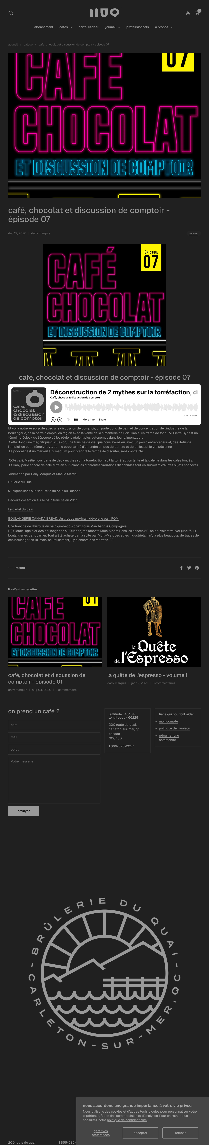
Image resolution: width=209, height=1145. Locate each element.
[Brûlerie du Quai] (104, 12)
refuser (180, 1133)
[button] (10, 12)
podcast (193, 233)
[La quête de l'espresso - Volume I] (154, 632)
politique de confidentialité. (127, 1120)
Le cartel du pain (20, 509)
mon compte (168, 721)
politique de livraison (174, 728)
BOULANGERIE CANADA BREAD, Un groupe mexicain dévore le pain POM (63, 518)
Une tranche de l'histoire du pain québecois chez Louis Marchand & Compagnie (67, 526)
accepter (140, 1133)
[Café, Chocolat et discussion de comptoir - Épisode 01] (55, 632)
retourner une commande (169, 737)
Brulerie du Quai (20, 482)
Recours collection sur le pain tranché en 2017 (42, 500)
